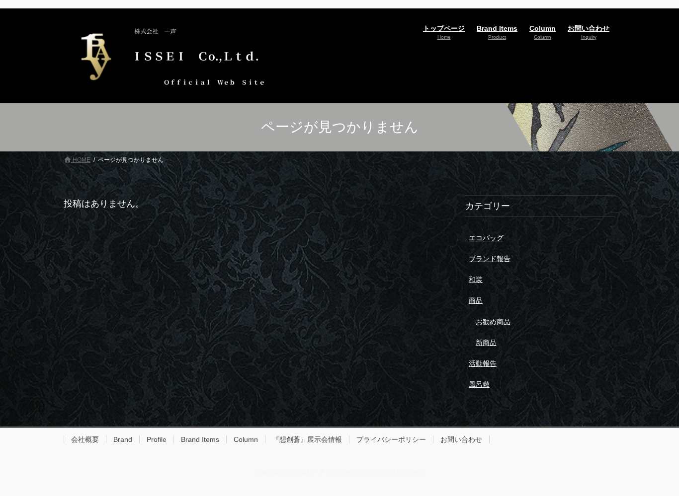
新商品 (486, 343)
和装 (476, 279)
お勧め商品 (493, 322)
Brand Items (200, 439)
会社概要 (85, 439)
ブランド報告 (489, 259)
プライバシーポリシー (391, 439)
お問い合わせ (461, 439)
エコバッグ (486, 238)
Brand (122, 439)
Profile (157, 439)
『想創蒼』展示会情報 (307, 439)
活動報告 (483, 363)
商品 (476, 300)
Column (246, 439)
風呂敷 (479, 384)
